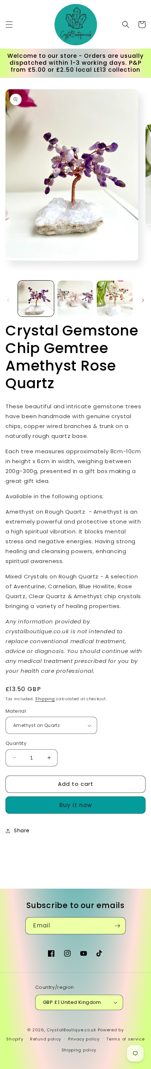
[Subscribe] (117, 925)
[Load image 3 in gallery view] (115, 298)
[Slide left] (8, 300)
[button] (9, 24)
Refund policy (45, 1039)
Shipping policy (79, 1050)
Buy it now (75, 805)
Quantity (15, 743)
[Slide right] (143, 300)
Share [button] (22, 830)
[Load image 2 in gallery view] (75, 298)
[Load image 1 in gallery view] (36, 298)
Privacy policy (84, 1039)
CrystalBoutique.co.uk (71, 1030)
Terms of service (125, 1039)
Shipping (45, 699)
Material (15, 711)
